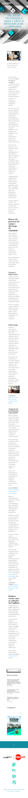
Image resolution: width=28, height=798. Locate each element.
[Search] (19, 670)
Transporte (13, 67)
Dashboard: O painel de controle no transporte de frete (13, 698)
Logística (9, 67)
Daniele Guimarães (13, 63)
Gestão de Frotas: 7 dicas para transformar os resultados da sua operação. (13, 691)
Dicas (16, 65)
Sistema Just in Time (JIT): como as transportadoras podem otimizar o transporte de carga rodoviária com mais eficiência (14, 682)
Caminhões (12, 65)
